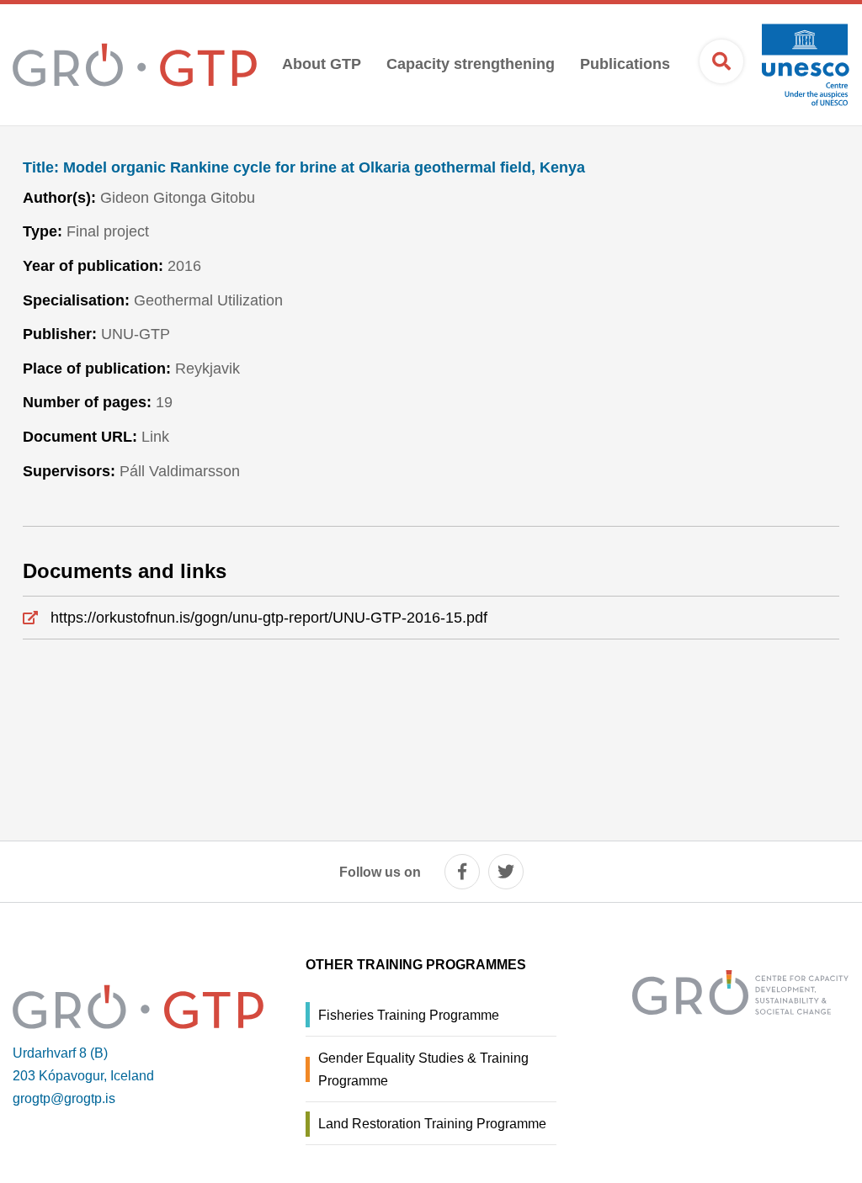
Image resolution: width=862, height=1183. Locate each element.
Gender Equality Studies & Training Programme (423, 1069)
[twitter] (506, 871)
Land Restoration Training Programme (432, 1124)
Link (155, 436)
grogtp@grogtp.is (64, 1098)
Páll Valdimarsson (180, 471)
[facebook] (462, 871)
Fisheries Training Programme (408, 1015)
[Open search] (721, 61)
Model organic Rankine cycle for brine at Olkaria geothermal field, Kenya (304, 168)
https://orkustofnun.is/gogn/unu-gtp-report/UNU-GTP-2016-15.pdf (269, 617)
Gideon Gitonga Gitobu (177, 197)
